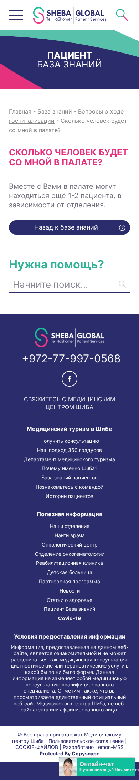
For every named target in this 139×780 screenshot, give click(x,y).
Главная (20, 111)
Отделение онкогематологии (69, 554)
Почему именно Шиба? (69, 468)
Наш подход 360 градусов (69, 450)
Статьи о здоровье (69, 600)
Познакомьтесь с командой (69, 487)
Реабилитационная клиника (69, 563)
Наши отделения (69, 526)
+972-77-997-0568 (71, 358)
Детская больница (69, 572)
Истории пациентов (69, 496)
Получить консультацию (69, 441)
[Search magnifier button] (122, 284)
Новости (70, 591)
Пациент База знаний (69, 609)
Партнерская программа (69, 581)
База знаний (54, 111)
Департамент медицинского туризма (69, 459)
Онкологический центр (70, 545)
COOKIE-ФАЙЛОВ (36, 747)
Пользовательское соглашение (86, 741)
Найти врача (70, 535)
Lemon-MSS (109, 747)
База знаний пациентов (69, 477)
